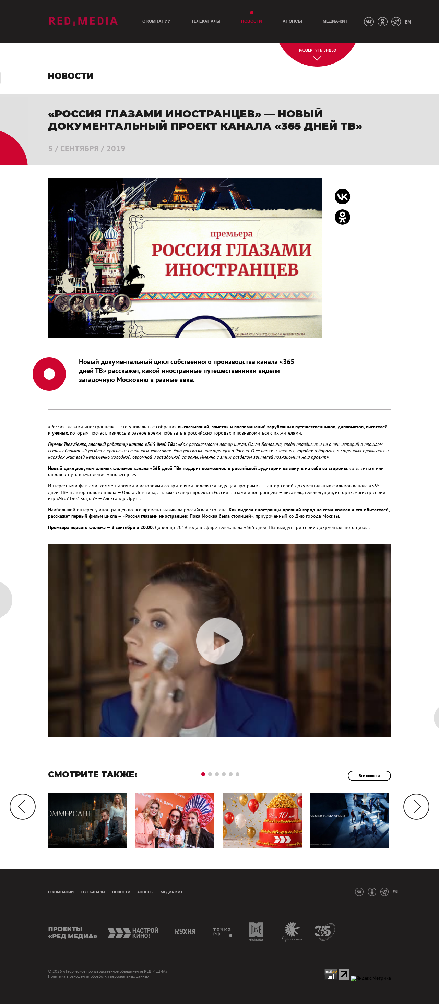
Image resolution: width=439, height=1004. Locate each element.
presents (73, 932)
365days (325, 932)
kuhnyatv (186, 932)
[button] (219, 640)
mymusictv (256, 932)
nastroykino (133, 932)
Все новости (369, 775)
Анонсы (292, 21)
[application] (219, 640)
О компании (156, 21)
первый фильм (87, 516)
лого (83, 21)
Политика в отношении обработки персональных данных (98, 976)
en (408, 21)
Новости (251, 21)
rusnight (292, 932)
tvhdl (223, 932)
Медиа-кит (335, 21)
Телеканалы (206, 21)
